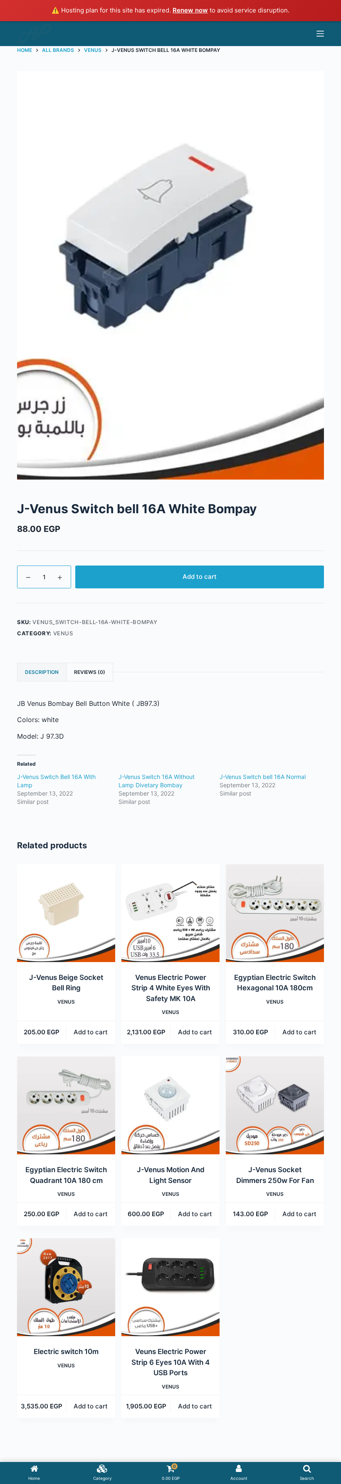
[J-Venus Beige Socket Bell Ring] (66, 913)
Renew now (190, 10)
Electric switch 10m (66, 1351)
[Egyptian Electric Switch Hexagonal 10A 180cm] (275, 913)
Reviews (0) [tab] (89, 672)
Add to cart (200, 576)
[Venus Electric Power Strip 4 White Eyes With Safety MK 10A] (170, 913)
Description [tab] (42, 672)
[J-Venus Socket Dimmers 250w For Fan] (275, 1105)
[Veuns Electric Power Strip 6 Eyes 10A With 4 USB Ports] (170, 1287)
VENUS (63, 633)
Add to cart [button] (91, 1032)
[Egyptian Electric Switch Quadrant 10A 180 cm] (66, 1105)
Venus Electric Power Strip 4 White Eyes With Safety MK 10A (170, 988)
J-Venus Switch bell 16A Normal (263, 776)
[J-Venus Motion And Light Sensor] (170, 1105)
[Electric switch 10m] (66, 1287)
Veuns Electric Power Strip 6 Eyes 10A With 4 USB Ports (170, 1362)
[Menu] (320, 33)
